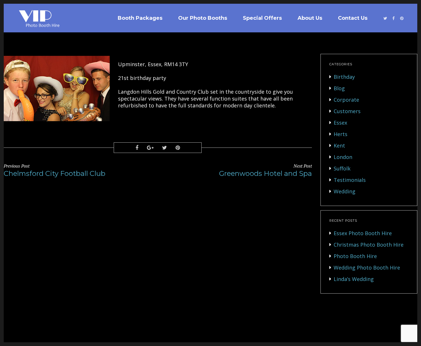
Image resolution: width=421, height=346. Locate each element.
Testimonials (350, 179)
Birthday (344, 76)
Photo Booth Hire (355, 256)
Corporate (346, 99)
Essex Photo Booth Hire (363, 233)
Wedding (344, 191)
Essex (340, 122)
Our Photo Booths (202, 18)
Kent (339, 145)
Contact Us (352, 18)
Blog (339, 88)
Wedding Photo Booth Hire (367, 267)
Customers (347, 111)
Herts (340, 134)
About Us (310, 18)
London (343, 157)
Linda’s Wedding (354, 279)
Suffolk (342, 168)
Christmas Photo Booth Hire (369, 244)
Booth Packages (140, 18)
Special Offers (262, 18)
